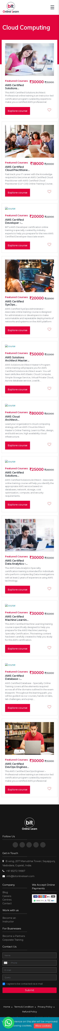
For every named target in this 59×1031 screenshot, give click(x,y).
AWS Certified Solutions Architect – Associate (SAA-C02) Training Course (15, 474)
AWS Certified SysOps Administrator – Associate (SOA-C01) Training (15, 303)
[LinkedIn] (36, 845)
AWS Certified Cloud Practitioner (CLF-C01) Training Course (17, 168)
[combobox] (6, 963)
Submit (29, 990)
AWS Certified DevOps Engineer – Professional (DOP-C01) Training (17, 765)
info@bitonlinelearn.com (20, 876)
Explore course (17, 110)
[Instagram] (43, 845)
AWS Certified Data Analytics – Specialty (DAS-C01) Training (15, 562)
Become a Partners (13, 936)
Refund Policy (29, 1011)
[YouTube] (29, 845)
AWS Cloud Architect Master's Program (17, 418)
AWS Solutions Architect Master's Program (17, 359)
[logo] (29, 824)
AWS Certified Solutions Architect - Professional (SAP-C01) (17, 87)
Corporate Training (12, 939)
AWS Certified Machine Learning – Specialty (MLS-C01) (16, 618)
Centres (6, 899)
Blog (5, 892)
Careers (6, 896)
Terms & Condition (24, 1006)
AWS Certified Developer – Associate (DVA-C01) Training (15, 221)
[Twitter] (22, 845)
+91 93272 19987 (15, 871)
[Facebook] (15, 845)
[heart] (50, 110)
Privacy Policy (45, 1006)
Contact (7, 903)
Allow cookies (43, 1025)
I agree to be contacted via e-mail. (24, 983)
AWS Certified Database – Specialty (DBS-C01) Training (15, 677)
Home (6, 1006)
